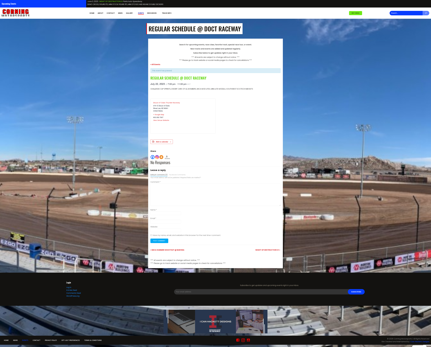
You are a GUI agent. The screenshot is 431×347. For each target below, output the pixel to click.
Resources (152, 13)
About (100, 13)
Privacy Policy (51, 340)
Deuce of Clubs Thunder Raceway (166, 103)
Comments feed (73, 293)
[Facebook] (153, 156)
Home (92, 13)
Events (141, 13)
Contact (111, 13)
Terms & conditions (93, 340)
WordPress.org (72, 296)
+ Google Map (158, 114)
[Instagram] (157, 156)
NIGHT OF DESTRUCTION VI (267, 250)
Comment (155, 182)
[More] (161, 156)
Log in (68, 287)
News (120, 13)
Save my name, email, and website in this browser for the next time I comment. (187, 235)
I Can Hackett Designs (419, 341)
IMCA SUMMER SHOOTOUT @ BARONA (167, 250)
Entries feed (71, 290)
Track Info (167, 13)
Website (153, 226)
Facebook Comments (177, 175)
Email (153, 218)
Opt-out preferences (70, 340)
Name (153, 210)
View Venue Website (161, 120)
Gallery (129, 13)
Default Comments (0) (158, 175)
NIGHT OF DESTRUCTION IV (163, 1)
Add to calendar (162, 142)
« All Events (155, 64)
